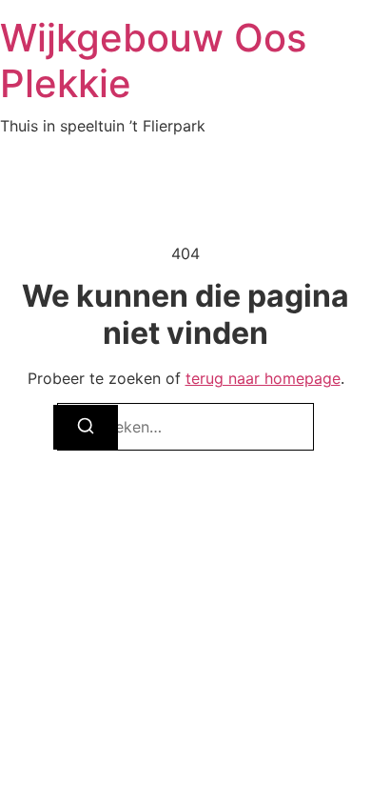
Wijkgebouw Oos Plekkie (153, 60)
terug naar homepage (263, 378)
